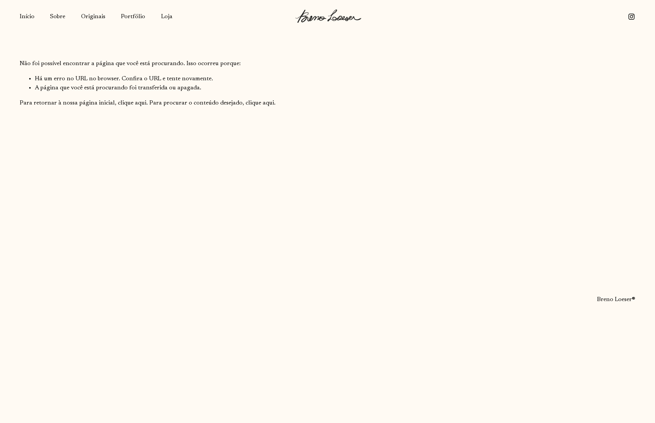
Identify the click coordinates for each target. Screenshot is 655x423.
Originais (93, 17)
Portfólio (133, 17)
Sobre (57, 17)
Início (27, 17)
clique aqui (132, 103)
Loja (166, 17)
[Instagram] (631, 16)
